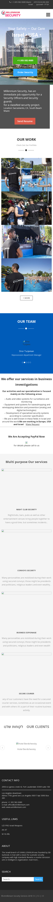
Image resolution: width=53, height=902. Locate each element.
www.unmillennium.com (16, 807)
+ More (26, 298)
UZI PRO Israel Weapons (12, 825)
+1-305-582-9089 (25, 60)
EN (34, 896)
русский (39, 4)
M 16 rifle (6, 834)
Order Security (25, 72)
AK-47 (4, 830)
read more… (34, 860)
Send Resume (25, 121)
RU (38, 896)
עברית (47, 4)
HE (43, 896)
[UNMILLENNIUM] (11, 17)
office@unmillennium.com (18, 804)
